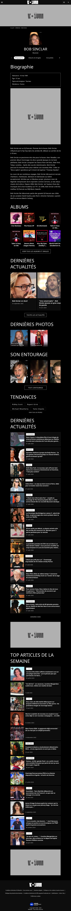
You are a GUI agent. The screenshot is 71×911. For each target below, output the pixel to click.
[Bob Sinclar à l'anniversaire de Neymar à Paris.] (39, 338)
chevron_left (11, 58)
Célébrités (17, 28)
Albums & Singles (34, 58)
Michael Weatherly (20, 409)
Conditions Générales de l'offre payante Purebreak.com (37, 893)
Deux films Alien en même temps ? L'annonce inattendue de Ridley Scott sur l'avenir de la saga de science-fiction (43, 576)
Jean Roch (36, 196)
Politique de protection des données (13, 893)
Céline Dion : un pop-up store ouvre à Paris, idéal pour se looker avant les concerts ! (42, 485)
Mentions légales (38, 890)
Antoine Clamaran (47, 196)
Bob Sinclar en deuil (19, 301)
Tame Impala (38, 409)
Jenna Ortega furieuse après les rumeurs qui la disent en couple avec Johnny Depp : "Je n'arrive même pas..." (41, 805)
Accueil (12, 28)
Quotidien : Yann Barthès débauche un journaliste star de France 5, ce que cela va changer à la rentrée (40, 793)
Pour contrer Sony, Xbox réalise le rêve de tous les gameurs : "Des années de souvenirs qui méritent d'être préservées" (42, 591)
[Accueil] (32, 2)
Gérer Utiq (61, 893)
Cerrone (47, 182)
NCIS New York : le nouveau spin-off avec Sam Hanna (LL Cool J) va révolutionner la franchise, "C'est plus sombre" (42, 470)
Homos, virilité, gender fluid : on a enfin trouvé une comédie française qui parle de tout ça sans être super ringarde (42, 763)
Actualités (49, 58)
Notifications (55, 893)
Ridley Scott (17, 404)
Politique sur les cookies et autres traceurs (54, 890)
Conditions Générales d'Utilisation (14, 890)
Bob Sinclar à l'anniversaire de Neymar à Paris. (36, 344)
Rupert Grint (32, 404)
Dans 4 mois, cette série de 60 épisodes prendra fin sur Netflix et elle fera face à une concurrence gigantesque (43, 606)
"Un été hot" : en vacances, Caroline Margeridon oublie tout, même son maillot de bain (42, 685)
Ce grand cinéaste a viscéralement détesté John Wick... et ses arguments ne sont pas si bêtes (41, 748)
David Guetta (27, 196)
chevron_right (60, 58)
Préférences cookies (35, 896)
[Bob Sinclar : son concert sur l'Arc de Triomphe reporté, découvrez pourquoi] (19, 338)
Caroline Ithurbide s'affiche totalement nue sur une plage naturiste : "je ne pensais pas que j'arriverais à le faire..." (42, 674)
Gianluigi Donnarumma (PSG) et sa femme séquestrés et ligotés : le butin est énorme (40, 774)
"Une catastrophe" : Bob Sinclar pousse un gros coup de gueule (50, 303)
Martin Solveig (27, 198)
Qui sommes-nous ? (28, 890)
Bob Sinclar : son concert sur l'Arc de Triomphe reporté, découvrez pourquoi (18, 344)
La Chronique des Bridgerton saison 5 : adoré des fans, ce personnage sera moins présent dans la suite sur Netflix (43, 515)
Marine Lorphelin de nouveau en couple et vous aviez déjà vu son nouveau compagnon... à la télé (42, 715)
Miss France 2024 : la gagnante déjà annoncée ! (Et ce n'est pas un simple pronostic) (41, 729)
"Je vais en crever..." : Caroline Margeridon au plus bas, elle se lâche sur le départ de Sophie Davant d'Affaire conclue (41, 838)
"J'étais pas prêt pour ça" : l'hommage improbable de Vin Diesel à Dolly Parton (39, 561)
